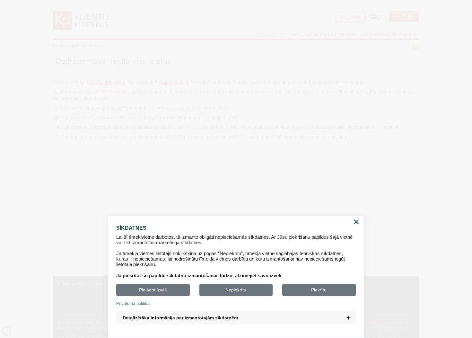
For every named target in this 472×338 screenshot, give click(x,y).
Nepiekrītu (235, 289)
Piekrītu (319, 289)
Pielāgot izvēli (153, 289)
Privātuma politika (133, 303)
